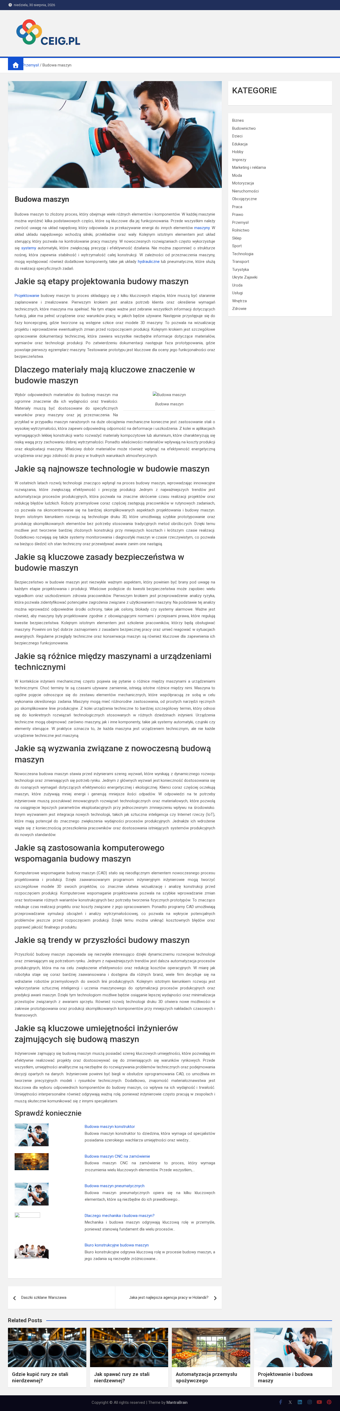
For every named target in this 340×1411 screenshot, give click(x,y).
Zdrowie (239, 308)
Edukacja (240, 144)
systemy (28, 248)
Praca (237, 206)
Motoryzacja (243, 183)
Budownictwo (244, 128)
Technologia (242, 253)
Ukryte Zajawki (244, 277)
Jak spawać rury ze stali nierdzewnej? (122, 1377)
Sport (237, 245)
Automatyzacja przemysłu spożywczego (206, 1377)
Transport (240, 261)
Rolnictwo (240, 230)
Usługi (237, 293)
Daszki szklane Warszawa (43, 1297)
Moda (237, 175)
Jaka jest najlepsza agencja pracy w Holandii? (169, 1297)
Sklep (236, 238)
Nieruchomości (245, 191)
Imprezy (239, 159)
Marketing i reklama (249, 167)
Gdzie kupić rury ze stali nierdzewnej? (40, 1377)
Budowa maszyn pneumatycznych (114, 1185)
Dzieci (237, 136)
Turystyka (240, 269)
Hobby (237, 151)
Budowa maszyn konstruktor (110, 1126)
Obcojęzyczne (244, 198)
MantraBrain (177, 1402)
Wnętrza (239, 301)
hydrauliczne (149, 261)
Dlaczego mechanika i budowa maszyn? (120, 1215)
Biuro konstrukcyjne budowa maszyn (117, 1245)
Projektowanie (27, 295)
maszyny (202, 227)
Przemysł (240, 222)
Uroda (237, 285)
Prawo (237, 214)
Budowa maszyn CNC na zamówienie (117, 1156)
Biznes (238, 120)
